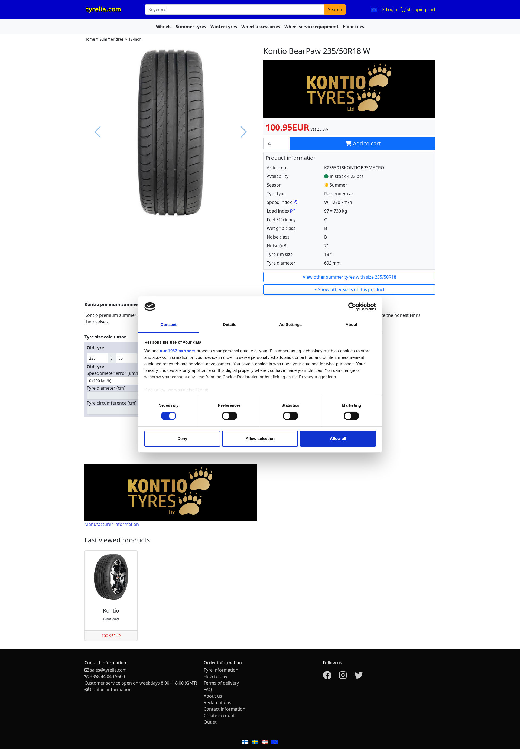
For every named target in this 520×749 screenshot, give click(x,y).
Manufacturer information (111, 524)
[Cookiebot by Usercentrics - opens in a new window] (352, 306)
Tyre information (221, 670)
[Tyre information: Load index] (292, 211)
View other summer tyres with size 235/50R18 (349, 277)
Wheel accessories (260, 27)
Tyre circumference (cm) (111, 403)
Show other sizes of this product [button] (351, 289)
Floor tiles (353, 27)
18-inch (134, 39)
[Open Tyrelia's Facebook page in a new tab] (327, 677)
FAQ (208, 689)
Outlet (210, 722)
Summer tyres (191, 27)
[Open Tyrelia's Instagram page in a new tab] (343, 677)
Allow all (338, 438)
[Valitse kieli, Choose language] (374, 9)
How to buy (215, 676)
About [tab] (352, 324)
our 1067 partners (178, 351)
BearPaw (111, 618)
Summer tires (112, 39)
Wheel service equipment (311, 27)
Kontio (111, 610)
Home (89, 39)
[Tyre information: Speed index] (295, 202)
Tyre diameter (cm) (106, 388)
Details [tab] (229, 324)
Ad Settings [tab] (290, 324)
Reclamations (217, 702)
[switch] (229, 416)
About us (213, 696)
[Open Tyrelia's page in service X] (358, 677)
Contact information (111, 689)
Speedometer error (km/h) (114, 373)
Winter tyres (223, 27)
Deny (182, 438)
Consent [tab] (169, 324)
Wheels (163, 27)
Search (335, 9)
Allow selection (260, 438)
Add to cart (366, 143)
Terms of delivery (221, 683)
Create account (219, 715)
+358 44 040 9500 (107, 676)
